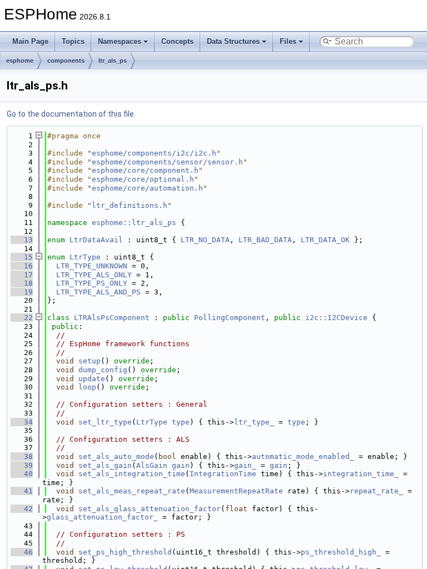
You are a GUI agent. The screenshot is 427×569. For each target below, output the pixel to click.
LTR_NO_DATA (205, 240)
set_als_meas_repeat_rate (131, 491)
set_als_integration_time (131, 474)
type (181, 422)
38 (22, 456)
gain (181, 465)
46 (22, 552)
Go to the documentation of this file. (71, 113)
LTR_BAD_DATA (265, 240)
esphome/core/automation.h (147, 188)
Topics (73, 41)
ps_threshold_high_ (341, 552)
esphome (19, 60)
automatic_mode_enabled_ (303, 456)
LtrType (85, 257)
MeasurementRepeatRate (236, 491)
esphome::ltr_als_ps (134, 222)
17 (22, 275)
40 (22, 474)
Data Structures (233, 41)
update (91, 379)
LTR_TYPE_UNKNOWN (91, 266)
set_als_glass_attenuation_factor (149, 509)
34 (22, 422)
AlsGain (151, 465)
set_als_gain (105, 465)
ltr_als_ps (112, 60)
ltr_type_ (254, 422)
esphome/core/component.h (145, 170)
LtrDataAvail (96, 240)
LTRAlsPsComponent (112, 317)
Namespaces (119, 41)
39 (22, 465)
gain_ (245, 465)
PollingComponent (229, 317)
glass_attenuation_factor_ (102, 517)
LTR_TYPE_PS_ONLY (91, 283)
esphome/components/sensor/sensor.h (167, 162)
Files (288, 41)
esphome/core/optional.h (143, 179)
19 (22, 292)
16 (22, 266)
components (66, 60)
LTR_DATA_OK (325, 240)
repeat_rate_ (376, 491)
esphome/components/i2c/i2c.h (154, 153)
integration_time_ (361, 474)
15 (22, 257)
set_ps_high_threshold (125, 552)
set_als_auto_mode (116, 456)
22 (22, 317)
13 (22, 240)
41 (22, 491)
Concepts (177, 41)
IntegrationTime (223, 474)
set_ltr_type (105, 422)
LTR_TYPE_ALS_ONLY (94, 275)
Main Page (30, 41)
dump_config (102, 370)
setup (89, 361)
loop (87, 387)
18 (22, 283)
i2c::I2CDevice (336, 317)
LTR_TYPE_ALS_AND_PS (98, 292)
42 (22, 509)
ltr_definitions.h (129, 205)
